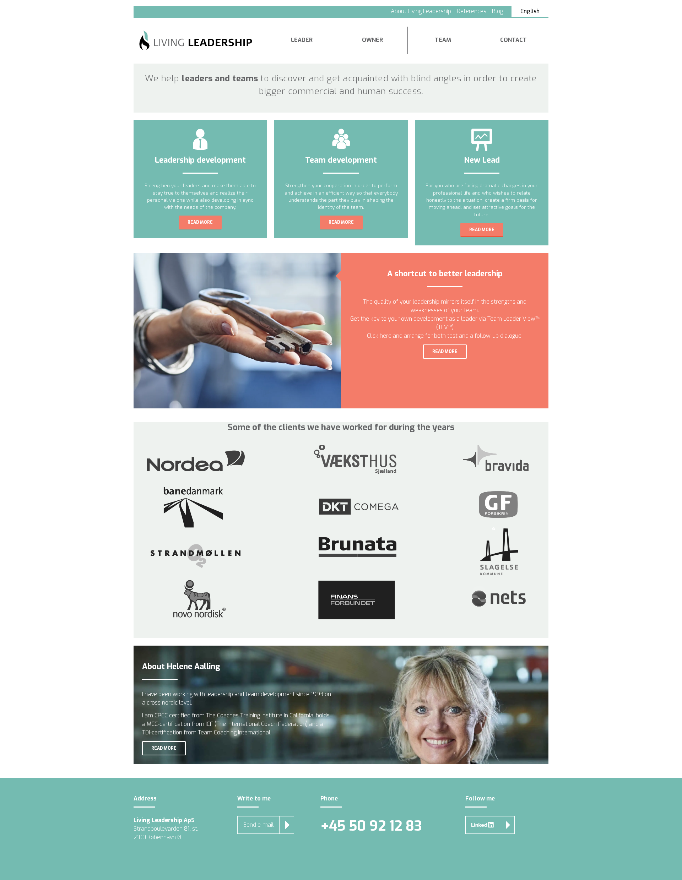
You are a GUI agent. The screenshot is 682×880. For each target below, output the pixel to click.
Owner (372, 40)
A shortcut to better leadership (445, 273)
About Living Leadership (421, 11)
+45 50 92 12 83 (371, 826)
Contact (513, 40)
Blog (497, 11)
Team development (341, 160)
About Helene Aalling (181, 666)
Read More (200, 222)
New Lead (482, 160)
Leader (302, 40)
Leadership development (200, 160)
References (471, 11)
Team (443, 40)
